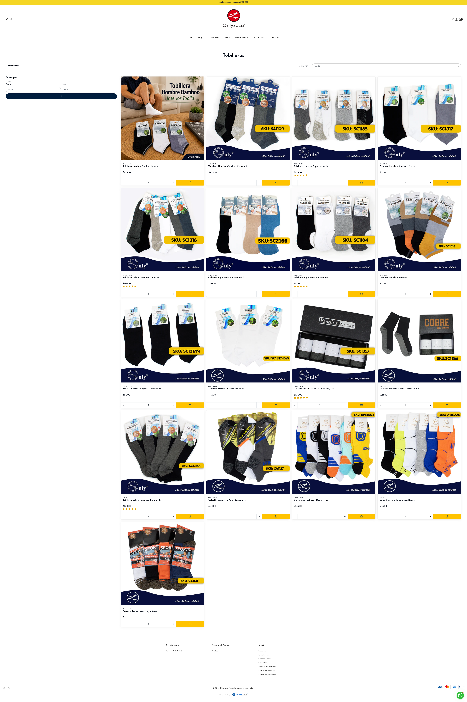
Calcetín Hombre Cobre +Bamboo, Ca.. (314, 389)
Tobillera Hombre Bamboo (393, 278)
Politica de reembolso (267, 671)
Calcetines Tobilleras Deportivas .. (311, 500)
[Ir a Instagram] (7, 20)
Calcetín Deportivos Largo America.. (142, 611)
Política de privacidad (267, 675)
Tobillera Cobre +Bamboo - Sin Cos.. (141, 278)
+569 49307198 (176, 651)
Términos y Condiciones (267, 667)
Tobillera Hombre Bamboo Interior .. (141, 166)
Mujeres (202, 38)
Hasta (64, 84)
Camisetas (262, 663)
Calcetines (262, 651)
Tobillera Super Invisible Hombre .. (312, 278)
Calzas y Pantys (264, 659)
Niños (227, 38)
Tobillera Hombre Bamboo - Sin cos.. (398, 166)
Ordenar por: (302, 66)
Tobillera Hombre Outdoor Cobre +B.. (228, 166)
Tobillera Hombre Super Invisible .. (312, 166)
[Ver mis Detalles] (456, 20)
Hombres (215, 38)
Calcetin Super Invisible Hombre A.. (226, 278)
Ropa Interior (241, 38)
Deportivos (259, 38)
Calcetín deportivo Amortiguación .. (227, 500)
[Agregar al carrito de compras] (190, 183)
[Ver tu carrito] (459, 20)
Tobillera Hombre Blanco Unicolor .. (227, 389)
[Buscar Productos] (453, 20)
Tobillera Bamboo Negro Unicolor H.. (142, 389)
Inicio (192, 38)
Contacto (274, 38)
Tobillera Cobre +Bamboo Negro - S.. (142, 500)
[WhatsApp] (11, 20)
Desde (8, 84)
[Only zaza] (233, 20)
